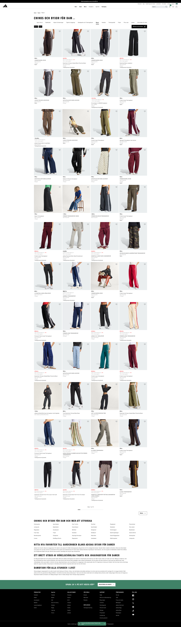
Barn (85, 6)
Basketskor (132, 530)
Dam (80, 6)
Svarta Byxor (75, 527)
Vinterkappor (113, 530)
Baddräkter (56, 527)
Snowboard (56, 530)
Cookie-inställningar (72, 624)
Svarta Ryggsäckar (114, 535)
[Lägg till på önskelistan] (60, 31)
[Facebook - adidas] (139, 596)
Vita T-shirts (75, 524)
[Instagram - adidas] (139, 599)
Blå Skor (74, 530)
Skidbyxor (93, 532)
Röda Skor (93, 535)
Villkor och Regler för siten (101, 624)
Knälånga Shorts (57, 538)
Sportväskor (56, 524)
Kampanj (104, 6)
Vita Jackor (132, 527)
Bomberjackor (37, 535)
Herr (76, 6)
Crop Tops (36, 532)
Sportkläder (94, 527)
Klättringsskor (113, 538)
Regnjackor (75, 538)
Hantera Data (80, 624)
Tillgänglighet (110, 624)
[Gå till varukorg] (176, 6)
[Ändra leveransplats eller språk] (176, 4)
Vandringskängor (114, 532)
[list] (90, 22)
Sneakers (91, 6)
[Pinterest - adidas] (139, 607)
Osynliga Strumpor (76, 535)
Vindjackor (55, 535)
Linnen (35, 538)
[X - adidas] (139, 603)
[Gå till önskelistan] (173, 6)
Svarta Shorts (132, 532)
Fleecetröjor (132, 524)
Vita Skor (93, 524)
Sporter (97, 6)
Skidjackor (93, 530)
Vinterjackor (37, 524)
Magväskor (36, 530)
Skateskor (112, 527)
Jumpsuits (36, 527)
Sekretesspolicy (91, 624)
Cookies (85, 624)
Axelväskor (93, 538)
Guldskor (74, 532)
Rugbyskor (112, 524)
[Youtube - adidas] (139, 615)
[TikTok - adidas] (139, 611)
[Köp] (5, 6)
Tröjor (54, 532)
